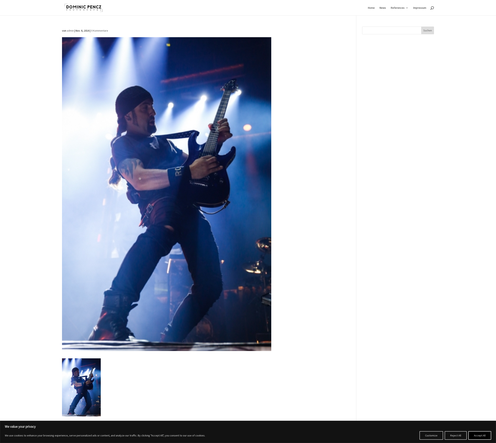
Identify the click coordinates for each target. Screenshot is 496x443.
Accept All (480, 435)
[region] (248, 432)
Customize (431, 435)
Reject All (455, 435)
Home (371, 7)
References (398, 7)
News (383, 7)
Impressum (419, 7)
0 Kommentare (99, 30)
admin (70, 30)
